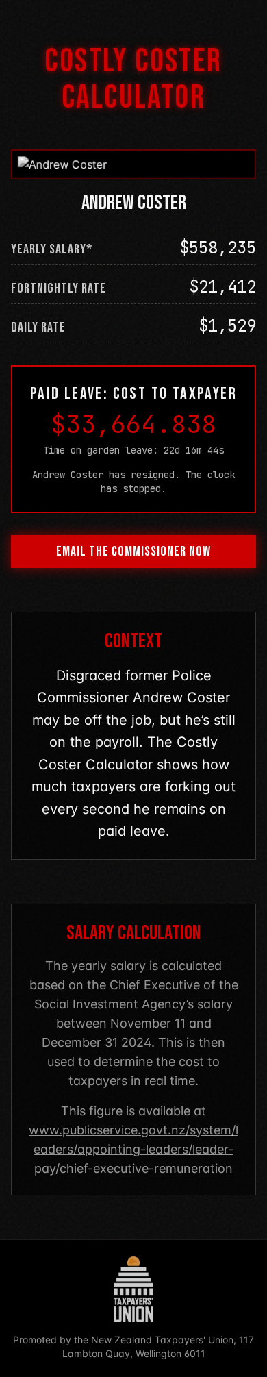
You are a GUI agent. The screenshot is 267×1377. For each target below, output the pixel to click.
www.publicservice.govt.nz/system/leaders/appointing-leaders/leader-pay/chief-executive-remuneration (133, 1149)
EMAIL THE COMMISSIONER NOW (133, 551)
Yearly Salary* (51, 249)
